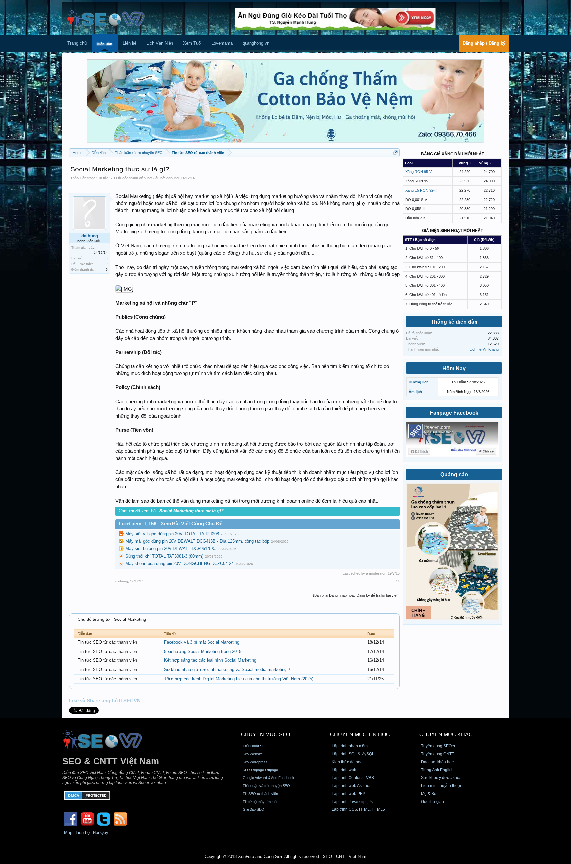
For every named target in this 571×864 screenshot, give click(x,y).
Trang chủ (77, 43)
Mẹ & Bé (428, 793)
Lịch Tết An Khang (484, 349)
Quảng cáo (454, 474)
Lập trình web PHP (348, 793)
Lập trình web (344, 770)
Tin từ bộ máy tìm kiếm (261, 802)
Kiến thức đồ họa (347, 762)
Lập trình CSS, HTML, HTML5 (358, 809)
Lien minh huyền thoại (441, 785)
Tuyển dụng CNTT (437, 754)
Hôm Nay (454, 368)
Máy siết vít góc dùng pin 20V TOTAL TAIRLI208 (172, 533)
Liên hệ (129, 43)
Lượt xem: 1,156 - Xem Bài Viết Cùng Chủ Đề (170, 523)
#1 (398, 581)
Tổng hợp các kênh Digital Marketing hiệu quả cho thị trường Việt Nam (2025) (238, 678)
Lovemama (222, 43)
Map (68, 832)
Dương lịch (419, 382)
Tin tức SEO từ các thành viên (121, 178)
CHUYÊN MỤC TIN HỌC (360, 734)
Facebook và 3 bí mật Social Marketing (201, 642)
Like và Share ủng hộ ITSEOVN (105, 700)
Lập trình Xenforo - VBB (353, 777)
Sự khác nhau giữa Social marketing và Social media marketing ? (227, 669)
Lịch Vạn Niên (159, 43)
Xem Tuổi (192, 43)
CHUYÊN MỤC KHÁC (446, 734)
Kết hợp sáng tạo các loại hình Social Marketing (210, 660)
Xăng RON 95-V (418, 172)
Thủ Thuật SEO (255, 746)
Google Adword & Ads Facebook (268, 778)
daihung (172, 178)
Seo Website (253, 754)
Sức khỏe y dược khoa (441, 777)
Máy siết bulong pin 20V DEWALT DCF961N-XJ (171, 548)
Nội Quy (100, 832)
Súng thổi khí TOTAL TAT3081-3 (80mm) (164, 556)
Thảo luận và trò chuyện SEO (266, 786)
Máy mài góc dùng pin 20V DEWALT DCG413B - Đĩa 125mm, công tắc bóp (197, 541)
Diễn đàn (104, 44)
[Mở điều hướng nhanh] (395, 152)
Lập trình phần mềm (350, 746)
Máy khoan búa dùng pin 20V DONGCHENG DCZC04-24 (179, 563)
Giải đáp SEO (253, 809)
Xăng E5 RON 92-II (421, 190)
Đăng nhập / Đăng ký (484, 43)
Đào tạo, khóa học (437, 762)
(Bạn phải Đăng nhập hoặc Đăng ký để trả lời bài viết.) (356, 595)
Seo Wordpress (255, 762)
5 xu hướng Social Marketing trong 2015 (202, 651)
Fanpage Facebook (454, 413)
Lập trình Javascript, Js (352, 801)
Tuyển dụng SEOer (438, 746)
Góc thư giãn (432, 801)
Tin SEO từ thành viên (260, 794)
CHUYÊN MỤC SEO (265, 734)
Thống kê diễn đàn (454, 322)
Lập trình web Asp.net (351, 785)
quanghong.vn (256, 43)
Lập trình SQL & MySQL (353, 754)
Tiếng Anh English (437, 770)
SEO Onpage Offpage (260, 770)
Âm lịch (415, 392)
